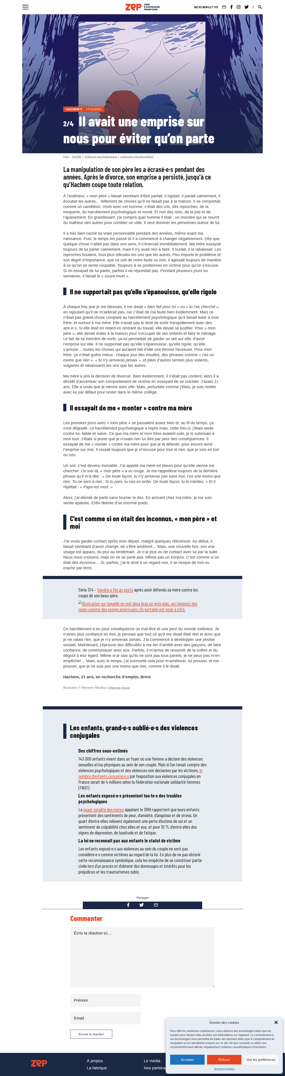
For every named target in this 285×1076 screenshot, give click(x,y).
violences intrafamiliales (137, 156)
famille (76, 156)
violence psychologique (100, 156)
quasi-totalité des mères (103, 809)
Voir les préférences (260, 1060)
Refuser (224, 1060)
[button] (276, 1022)
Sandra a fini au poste (115, 589)
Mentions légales (224, 1068)
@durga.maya (119, 687)
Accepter (187, 1060)
